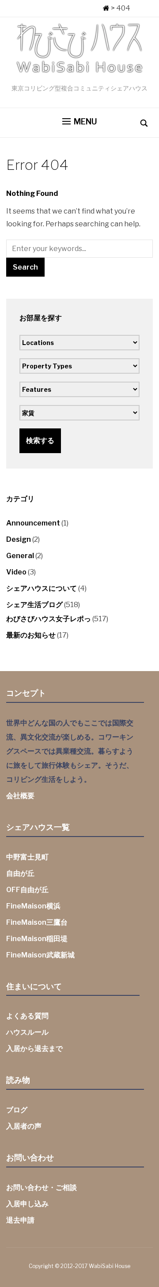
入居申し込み (27, 1204)
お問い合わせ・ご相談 (41, 1187)
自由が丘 (20, 873)
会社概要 (20, 796)
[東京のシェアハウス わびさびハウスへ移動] (106, 8)
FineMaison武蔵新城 (40, 955)
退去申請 (20, 1220)
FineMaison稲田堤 (37, 938)
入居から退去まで (34, 1048)
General (20, 556)
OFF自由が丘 (27, 890)
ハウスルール (27, 1032)
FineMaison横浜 (33, 906)
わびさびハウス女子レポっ (48, 619)
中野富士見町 (27, 857)
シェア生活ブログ (34, 604)
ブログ (16, 1110)
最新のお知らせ (31, 635)
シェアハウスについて (41, 588)
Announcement (33, 523)
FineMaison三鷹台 (37, 922)
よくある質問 (27, 1016)
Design (18, 539)
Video (16, 572)
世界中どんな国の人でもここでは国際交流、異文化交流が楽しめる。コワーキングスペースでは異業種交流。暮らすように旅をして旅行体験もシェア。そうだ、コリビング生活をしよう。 (69, 751)
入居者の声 (24, 1126)
